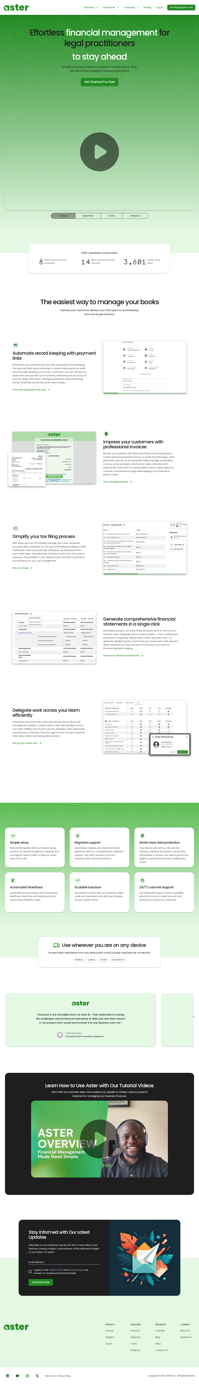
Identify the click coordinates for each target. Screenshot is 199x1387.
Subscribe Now (41, 1282)
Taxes (111, 215)
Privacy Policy (76, 1269)
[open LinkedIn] (7, 1376)
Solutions (89, 7)
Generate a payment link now (29, 389)
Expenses (88, 215)
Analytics (135, 215)
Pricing (147, 7)
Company (129, 7)
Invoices (63, 215)
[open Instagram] (27, 1376)
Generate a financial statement (121, 655)
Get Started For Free (181, 7)
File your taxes (20, 567)
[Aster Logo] (16, 7)
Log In (160, 7)
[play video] (99, 151)
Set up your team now (24, 743)
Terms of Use (56, 1269)
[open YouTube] (17, 1376)
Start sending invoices (115, 481)
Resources (109, 7)
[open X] (37, 1376)
